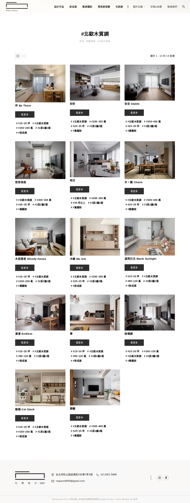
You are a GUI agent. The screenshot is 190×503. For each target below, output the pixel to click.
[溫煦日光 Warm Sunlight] (150, 236)
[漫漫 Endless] (40, 313)
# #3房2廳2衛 (95, 126)
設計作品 (59, 6)
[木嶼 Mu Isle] (95, 237)
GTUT (66, 499)
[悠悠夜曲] (40, 160)
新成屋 (73, 6)
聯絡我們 (172, 6)
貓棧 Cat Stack (25, 409)
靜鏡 (72, 408)
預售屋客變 (104, 6)
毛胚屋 (119, 6)
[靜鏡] (95, 387)
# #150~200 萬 (24, 128)
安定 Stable (132, 103)
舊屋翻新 (87, 6)
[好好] (95, 83)
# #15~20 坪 (23, 123)
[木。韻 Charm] (150, 160)
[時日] (95, 159)
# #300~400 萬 (152, 121)
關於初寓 (138, 6)
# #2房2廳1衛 (43, 128)
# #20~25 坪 (78, 281)
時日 (72, 180)
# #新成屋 (21, 132)
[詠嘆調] (150, 313)
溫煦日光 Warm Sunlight (140, 258)
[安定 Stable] (150, 83)
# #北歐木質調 (41, 123)
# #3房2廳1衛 (95, 203)
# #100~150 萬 (150, 351)
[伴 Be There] (40, 83)
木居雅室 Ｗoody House (30, 258)
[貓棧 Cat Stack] (40, 387)
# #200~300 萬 (97, 121)
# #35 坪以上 (78, 203)
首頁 (82, 41)
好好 (72, 103)
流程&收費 (156, 6)
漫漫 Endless (23, 333)
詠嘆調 (129, 333)
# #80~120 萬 (133, 281)
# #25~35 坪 (78, 126)
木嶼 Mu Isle (78, 258)
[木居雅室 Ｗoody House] (40, 237)
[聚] (95, 313)
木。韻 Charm (134, 182)
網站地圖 (73, 499)
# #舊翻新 (76, 131)
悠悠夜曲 (20, 182)
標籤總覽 (91, 41)
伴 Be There (23, 105)
